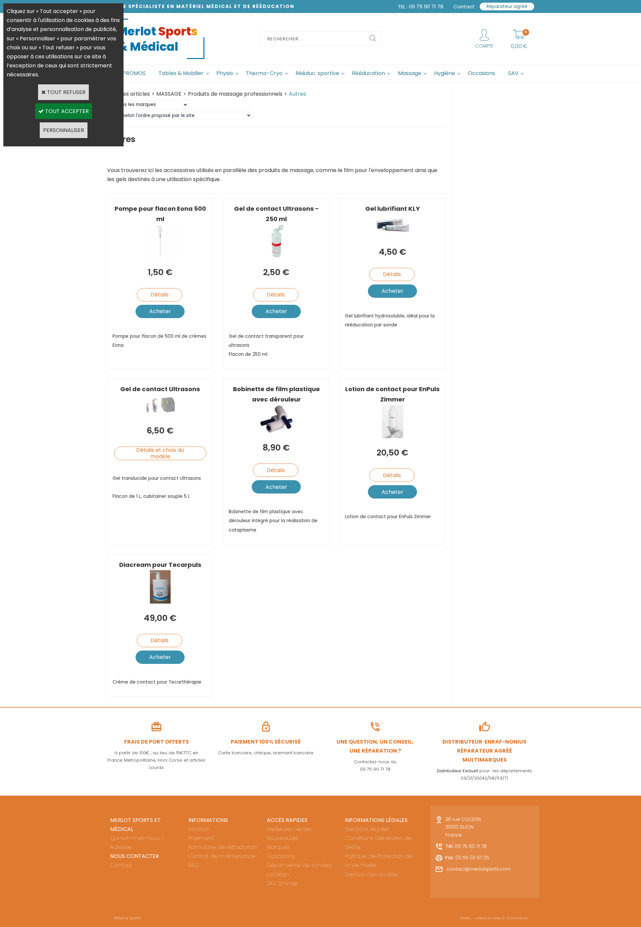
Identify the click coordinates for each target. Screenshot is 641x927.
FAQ (193, 865)
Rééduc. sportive (317, 73)
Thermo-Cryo (264, 73)
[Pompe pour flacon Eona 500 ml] (160, 256)
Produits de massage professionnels (235, 94)
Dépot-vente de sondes (299, 865)
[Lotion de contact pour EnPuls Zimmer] (392, 436)
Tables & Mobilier (181, 73)
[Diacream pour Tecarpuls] (160, 602)
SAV (513, 73)
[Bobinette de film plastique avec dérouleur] (276, 431)
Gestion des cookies (372, 874)
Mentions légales (367, 829)
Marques (278, 847)
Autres (297, 94)
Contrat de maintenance (221, 856)
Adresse (121, 847)
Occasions (481, 73)
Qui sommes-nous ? (137, 838)
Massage (409, 73)
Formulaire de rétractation (222, 847)
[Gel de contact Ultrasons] (160, 414)
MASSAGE (169, 94)
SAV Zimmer (282, 883)
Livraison (199, 829)
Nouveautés (282, 838)
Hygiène (444, 73)
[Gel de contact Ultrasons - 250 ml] (276, 256)
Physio (224, 73)
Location (278, 874)
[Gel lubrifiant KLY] (392, 235)
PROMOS (134, 73)
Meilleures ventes (289, 829)
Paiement (201, 838)
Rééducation (368, 73)
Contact (121, 865)
